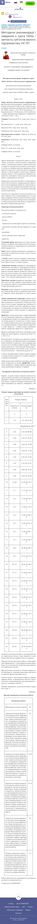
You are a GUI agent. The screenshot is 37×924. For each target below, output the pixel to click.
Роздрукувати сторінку (18, 21)
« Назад (4, 48)
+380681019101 (17, 16)
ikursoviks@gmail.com (11, 14)
